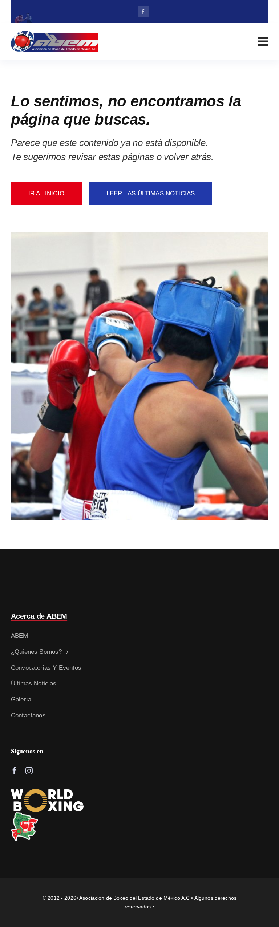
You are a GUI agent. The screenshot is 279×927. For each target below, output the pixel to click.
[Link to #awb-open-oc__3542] (263, 41)
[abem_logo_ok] (54, 33)
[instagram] (29, 770)
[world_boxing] (47, 792)
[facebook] (143, 11)
